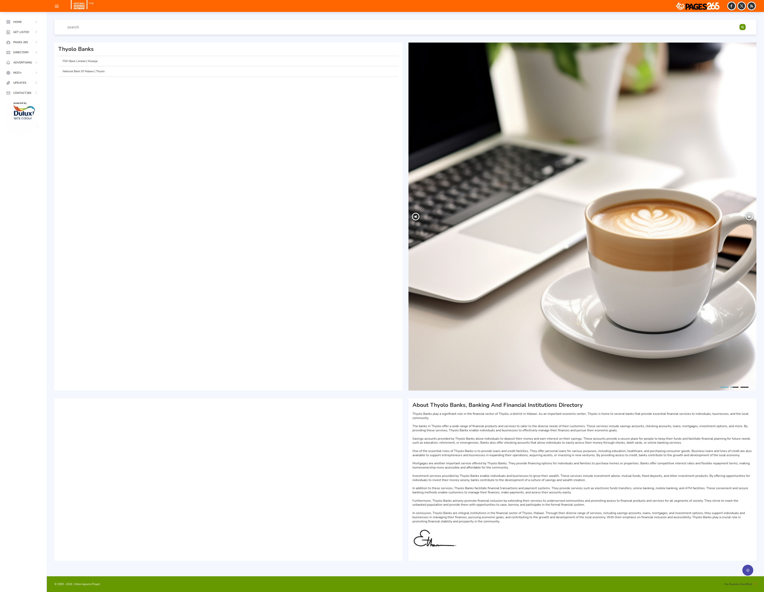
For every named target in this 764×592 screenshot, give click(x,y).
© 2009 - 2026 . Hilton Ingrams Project (77, 584)
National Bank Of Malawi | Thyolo (84, 71)
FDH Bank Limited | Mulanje (80, 61)
